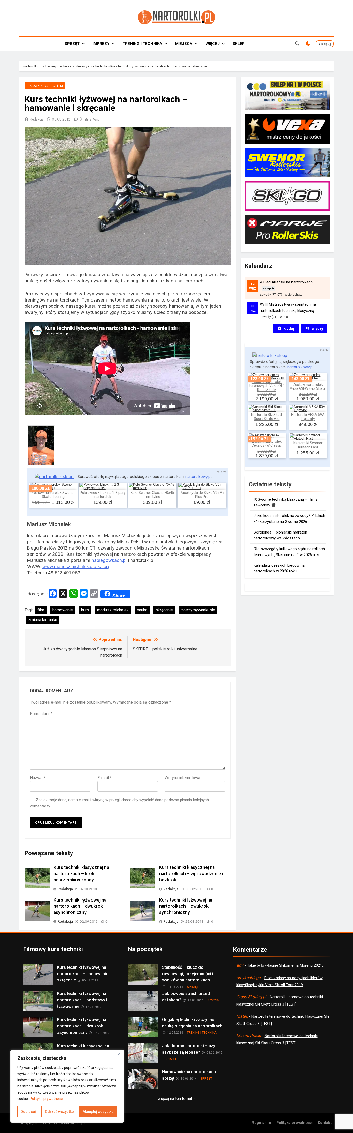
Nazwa (37, 777)
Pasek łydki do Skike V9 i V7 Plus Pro (202, 495)
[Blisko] (119, 1054)
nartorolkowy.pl (198, 476)
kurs (85, 609)
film (40, 609)
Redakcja (37, 119)
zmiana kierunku (42, 619)
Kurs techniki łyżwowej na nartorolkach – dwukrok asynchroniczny (79, 906)
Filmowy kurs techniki (44, 86)
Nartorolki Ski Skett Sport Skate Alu (266, 416)
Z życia (213, 1000)
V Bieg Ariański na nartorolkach (286, 282)
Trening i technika (142, 43)
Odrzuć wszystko (59, 1111)
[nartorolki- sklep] (54, 477)
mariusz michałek (113, 609)
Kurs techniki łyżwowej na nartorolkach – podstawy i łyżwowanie (82, 1000)
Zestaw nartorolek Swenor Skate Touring (53, 495)
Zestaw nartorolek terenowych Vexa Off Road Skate (266, 386)
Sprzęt (72, 43)
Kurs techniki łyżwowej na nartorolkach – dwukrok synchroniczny (185, 906)
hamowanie (62, 609)
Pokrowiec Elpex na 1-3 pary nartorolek (103, 495)
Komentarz (41, 713)
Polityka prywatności (46, 1099)
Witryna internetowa (182, 777)
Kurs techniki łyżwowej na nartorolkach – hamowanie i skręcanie (83, 974)
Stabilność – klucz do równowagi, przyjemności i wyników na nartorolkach (187, 974)
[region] (67, 1086)
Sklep (239, 43)
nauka (142, 609)
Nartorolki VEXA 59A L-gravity (308, 416)
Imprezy (101, 43)
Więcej (212, 43)
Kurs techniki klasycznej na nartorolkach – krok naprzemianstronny (81, 873)
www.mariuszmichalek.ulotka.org (76, 566)
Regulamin (261, 1123)
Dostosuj (28, 1111)
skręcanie (164, 609)
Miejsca (184, 43)
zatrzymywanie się (198, 609)
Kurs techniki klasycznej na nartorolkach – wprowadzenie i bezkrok (191, 873)
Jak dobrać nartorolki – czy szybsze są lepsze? (188, 1049)
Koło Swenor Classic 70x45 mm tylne (152, 495)
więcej (317, 328)
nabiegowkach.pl (109, 560)
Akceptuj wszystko (98, 1111)
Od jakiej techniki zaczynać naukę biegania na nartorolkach (192, 1023)
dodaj (289, 328)
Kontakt (325, 1123)
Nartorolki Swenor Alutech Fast (308, 445)
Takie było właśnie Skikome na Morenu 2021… (285, 965)
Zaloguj (325, 44)
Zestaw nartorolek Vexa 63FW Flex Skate (308, 386)
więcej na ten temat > (176, 1098)
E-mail (104, 777)
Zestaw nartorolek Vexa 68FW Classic (266, 443)
